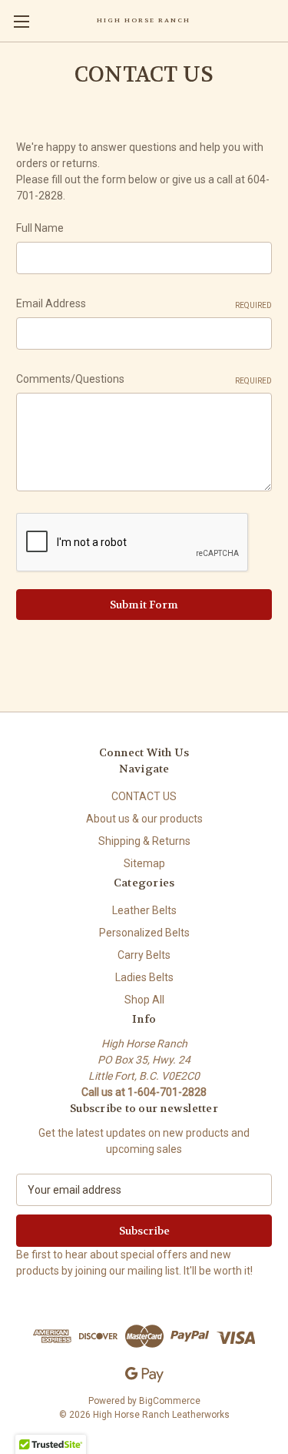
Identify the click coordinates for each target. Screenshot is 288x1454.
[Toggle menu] (21, 21)
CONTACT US (144, 796)
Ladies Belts (144, 977)
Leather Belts (144, 910)
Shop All (144, 999)
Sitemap (144, 863)
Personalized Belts (144, 932)
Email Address (144, 303)
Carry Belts (144, 955)
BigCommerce (169, 1400)
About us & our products (144, 818)
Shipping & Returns (144, 841)
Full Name (40, 228)
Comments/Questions (144, 379)
